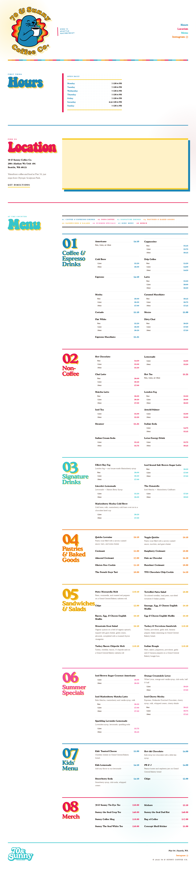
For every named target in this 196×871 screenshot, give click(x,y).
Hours (184, 25)
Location (182, 29)
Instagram (178, 37)
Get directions (19, 185)
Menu (184, 33)
